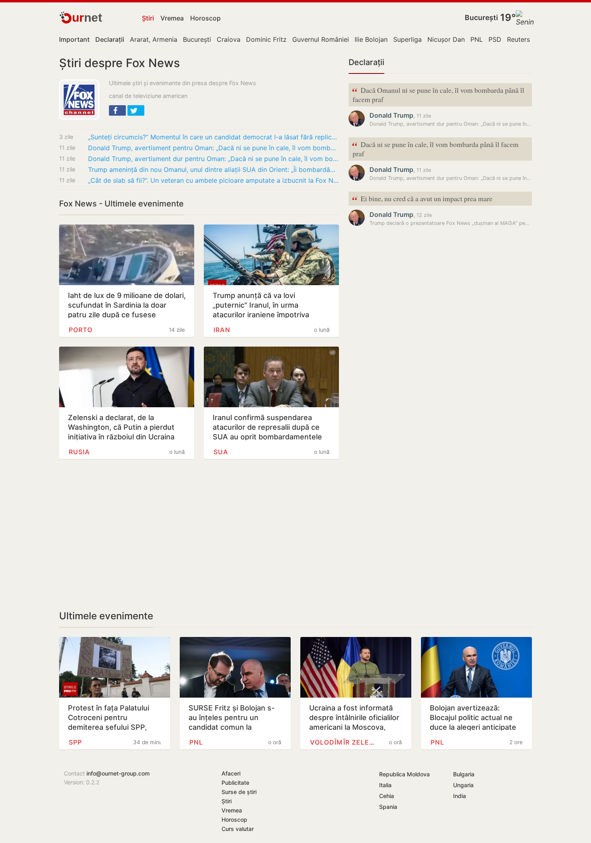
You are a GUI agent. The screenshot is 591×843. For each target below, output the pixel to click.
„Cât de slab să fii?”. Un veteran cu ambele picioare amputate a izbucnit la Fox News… (213, 180)
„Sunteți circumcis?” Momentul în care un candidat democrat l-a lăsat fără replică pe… (213, 137)
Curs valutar (238, 828)
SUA (220, 452)
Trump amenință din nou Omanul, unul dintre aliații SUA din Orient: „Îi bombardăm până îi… (213, 169)
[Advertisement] (199, 534)
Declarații (366, 62)
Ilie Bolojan (371, 39)
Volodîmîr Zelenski (342, 742)
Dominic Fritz (266, 39)
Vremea (172, 18)
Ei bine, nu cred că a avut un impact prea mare (422, 199)
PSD (494, 39)
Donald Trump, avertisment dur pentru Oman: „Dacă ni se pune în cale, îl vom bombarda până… (213, 159)
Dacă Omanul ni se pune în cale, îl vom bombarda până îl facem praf (438, 94)
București (481, 17)
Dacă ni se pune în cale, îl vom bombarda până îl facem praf (435, 148)
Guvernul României (320, 39)
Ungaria (463, 785)
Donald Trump (391, 115)
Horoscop (205, 18)
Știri (148, 18)
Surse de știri (239, 791)
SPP (75, 742)
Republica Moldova (404, 774)
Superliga (407, 39)
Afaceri (231, 773)
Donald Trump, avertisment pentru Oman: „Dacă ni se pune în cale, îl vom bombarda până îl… (213, 148)
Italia (385, 785)
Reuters (518, 39)
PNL (476, 39)
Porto (80, 330)
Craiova (228, 39)
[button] (117, 110)
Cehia (386, 795)
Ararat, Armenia (153, 39)
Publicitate (235, 782)
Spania (388, 806)
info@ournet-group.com (118, 773)
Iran (221, 330)
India (459, 795)
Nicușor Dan (446, 39)
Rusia (79, 452)
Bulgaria (463, 774)
